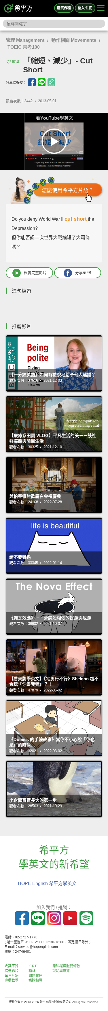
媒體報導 (35, 980)
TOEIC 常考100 (23, 47)
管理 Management (25, 40)
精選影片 (11, 971)
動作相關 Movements (73, 40)
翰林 (32, 971)
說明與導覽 (61, 971)
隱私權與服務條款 (66, 966)
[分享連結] (51, 82)
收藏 (16, 61)
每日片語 (11, 976)
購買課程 (64, 8)
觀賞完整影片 (35, 272)
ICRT (33, 966)
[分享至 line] (42, 82)
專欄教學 (11, 980)
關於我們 (35, 976)
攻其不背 (11, 966)
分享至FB (83, 272)
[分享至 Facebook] (32, 82)
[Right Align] (101, 8)
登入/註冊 (85, 8)
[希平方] (18, 8)
